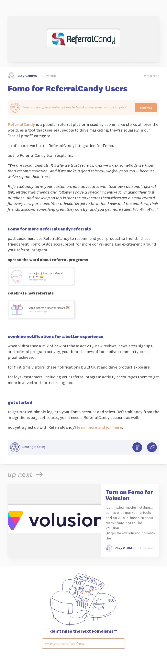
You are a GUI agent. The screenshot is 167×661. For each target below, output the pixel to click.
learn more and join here (99, 427)
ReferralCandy (21, 124)
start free (146, 108)
